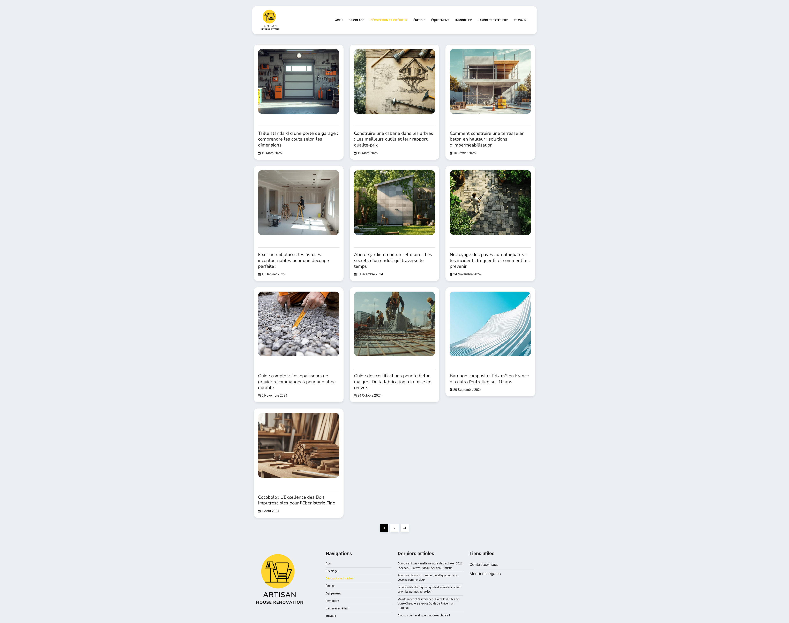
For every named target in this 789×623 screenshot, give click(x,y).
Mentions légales (485, 573)
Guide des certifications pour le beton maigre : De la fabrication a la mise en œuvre (392, 382)
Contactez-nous (483, 564)
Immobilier (463, 20)
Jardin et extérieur (493, 20)
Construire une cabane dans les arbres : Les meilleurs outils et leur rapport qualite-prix (393, 139)
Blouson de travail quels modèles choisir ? (424, 615)
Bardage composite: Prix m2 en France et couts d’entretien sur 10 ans (489, 379)
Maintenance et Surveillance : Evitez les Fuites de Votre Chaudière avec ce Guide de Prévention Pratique (428, 604)
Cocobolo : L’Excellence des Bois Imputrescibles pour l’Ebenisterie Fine (296, 500)
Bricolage (356, 20)
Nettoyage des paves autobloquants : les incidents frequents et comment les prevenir (490, 260)
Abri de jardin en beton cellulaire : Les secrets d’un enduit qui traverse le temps (393, 260)
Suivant (405, 528)
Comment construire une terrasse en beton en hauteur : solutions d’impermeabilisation (487, 139)
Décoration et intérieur (388, 20)
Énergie (419, 20)
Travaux (520, 20)
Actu (339, 20)
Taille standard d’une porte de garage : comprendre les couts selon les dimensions (298, 139)
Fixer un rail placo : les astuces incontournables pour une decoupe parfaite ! (293, 260)
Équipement (440, 20)
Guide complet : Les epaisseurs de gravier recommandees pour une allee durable (297, 382)
